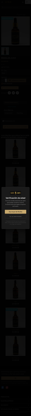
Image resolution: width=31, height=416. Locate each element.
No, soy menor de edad (15, 216)
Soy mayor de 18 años (15, 212)
